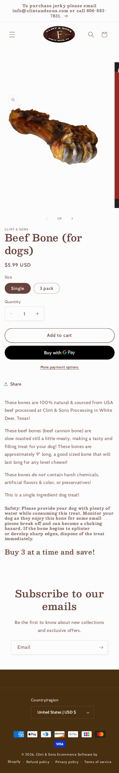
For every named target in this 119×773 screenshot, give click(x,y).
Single (18, 288)
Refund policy (37, 762)
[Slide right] (72, 218)
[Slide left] (47, 218)
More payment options (59, 367)
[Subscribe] (101, 647)
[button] (12, 34)
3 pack (46, 288)
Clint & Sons (46, 754)
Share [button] (16, 384)
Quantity (13, 301)
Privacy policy (67, 762)
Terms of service (97, 762)
